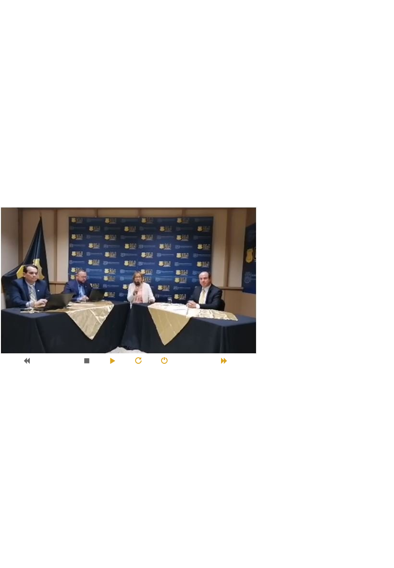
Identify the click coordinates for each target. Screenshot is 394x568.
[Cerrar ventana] (168, 360)
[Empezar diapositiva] (116, 360)
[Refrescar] (142, 360)
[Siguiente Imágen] (228, 360)
